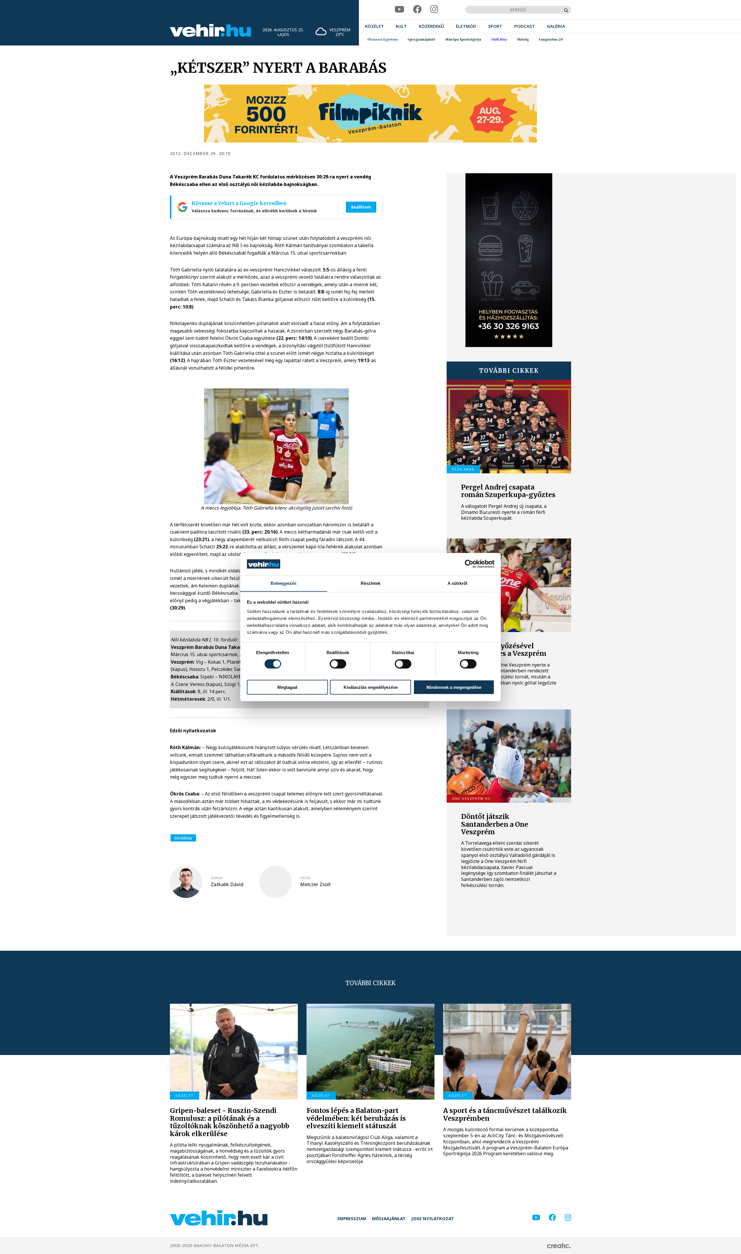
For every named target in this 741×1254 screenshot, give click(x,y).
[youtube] (399, 9)
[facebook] (417, 9)
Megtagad (287, 687)
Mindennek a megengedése (453, 687)
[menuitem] (374, 26)
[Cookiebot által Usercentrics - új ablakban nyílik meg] (469, 564)
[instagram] (434, 9)
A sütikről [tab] (457, 583)
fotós (305, 878)
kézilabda (183, 838)
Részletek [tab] (371, 583)
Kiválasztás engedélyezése (371, 687)
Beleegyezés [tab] (283, 583)
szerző (217, 878)
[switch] (338, 663)
